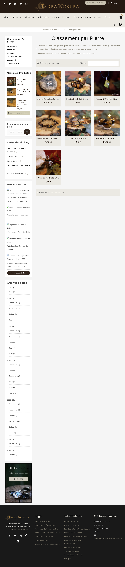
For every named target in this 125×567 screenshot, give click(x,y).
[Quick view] (54, 88)
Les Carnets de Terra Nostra (77, 529)
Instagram (26, 3)
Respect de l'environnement (47, 533)
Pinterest (20, 3)
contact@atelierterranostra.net (108, 538)
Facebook (4, 3)
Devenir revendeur (72, 525)
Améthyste (12, 46)
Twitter (9, 3)
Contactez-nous (95, 3)
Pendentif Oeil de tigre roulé (109, 99)
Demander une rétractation (47, 544)
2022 (11, 400)
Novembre (14, 308)
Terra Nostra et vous (73, 555)
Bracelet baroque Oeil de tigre (52, 138)
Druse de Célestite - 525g (49, 99)
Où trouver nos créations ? (76, 536)
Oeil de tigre (13, 63)
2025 (10, 298)
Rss (20, 535)
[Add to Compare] (48, 81)
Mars (12, 433)
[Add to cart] (42, 81)
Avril (12, 354)
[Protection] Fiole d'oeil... (49, 178)
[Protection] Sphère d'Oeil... (108, 138)
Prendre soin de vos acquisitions (73, 542)
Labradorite (12, 60)
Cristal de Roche (14, 56)
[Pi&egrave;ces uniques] (18, 483)
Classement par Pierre (16, 40)
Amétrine (11, 50)
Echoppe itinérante (73, 547)
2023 (11, 360)
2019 (10, 450)
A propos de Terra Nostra (46, 529)
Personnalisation (72, 521)
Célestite (11, 53)
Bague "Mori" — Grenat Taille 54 (23, 91)
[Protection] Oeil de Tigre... (79, 99)
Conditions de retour (44, 536)
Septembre (15, 376)
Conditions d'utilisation (45, 525)
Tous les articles (18, 273)
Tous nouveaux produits (18, 113)
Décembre (14, 303)
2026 (10, 288)
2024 (10, 327)
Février (13, 393)
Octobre (13, 342)
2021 (10, 440)
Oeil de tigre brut (78, 138)
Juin (12, 320)
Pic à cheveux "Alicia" (22, 80)
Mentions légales (42, 521)
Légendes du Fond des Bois (18, 232)
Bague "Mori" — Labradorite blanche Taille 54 (23, 103)
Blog (15, 3)
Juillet (13, 314)
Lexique (67, 558)
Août (12, 292)
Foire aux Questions (73, 533)
